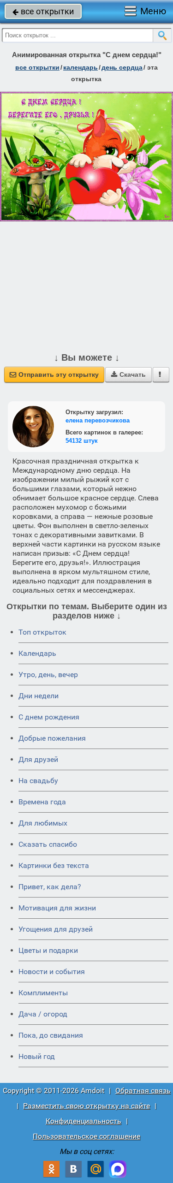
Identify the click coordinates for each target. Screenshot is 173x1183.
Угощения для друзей (55, 929)
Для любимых (42, 823)
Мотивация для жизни (57, 908)
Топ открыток (42, 632)
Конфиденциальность (83, 1121)
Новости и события (51, 971)
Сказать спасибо (47, 844)
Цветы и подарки (48, 950)
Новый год (36, 1056)
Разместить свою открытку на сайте (86, 1105)
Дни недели (38, 695)
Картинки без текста (53, 865)
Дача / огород (42, 1014)
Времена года (42, 801)
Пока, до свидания (50, 1035)
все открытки (43, 11)
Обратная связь (143, 1090)
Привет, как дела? (49, 886)
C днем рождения (48, 717)
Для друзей (38, 759)
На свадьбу (38, 780)
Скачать (128, 374)
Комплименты (43, 992)
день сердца (122, 67)
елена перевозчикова (98, 420)
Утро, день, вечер (48, 674)
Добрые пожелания (52, 738)
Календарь (80, 67)
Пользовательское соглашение (86, 1136)
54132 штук (82, 440)
